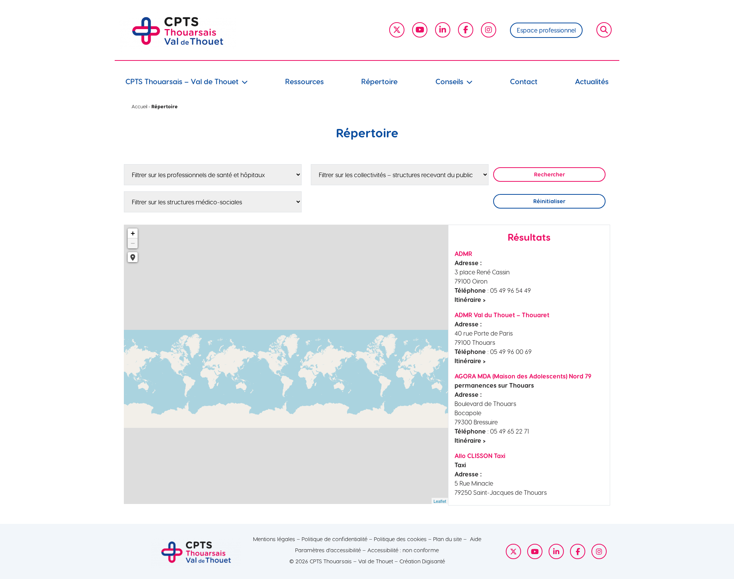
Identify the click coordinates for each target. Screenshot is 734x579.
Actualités (592, 81)
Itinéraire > (470, 299)
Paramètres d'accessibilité (328, 549)
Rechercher (549, 174)
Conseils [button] (449, 81)
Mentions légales (274, 538)
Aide (475, 538)
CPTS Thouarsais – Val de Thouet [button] (182, 81)
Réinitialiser (549, 200)
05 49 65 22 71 (509, 431)
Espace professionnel (546, 30)
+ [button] (133, 233)
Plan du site (447, 538)
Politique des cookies (400, 538)
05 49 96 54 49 (510, 290)
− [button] (133, 243)
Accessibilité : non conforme (403, 549)
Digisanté (433, 561)
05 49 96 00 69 (511, 351)
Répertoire (379, 81)
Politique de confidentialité (334, 538)
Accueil (139, 106)
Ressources (304, 81)
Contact (524, 81)
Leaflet (440, 501)
